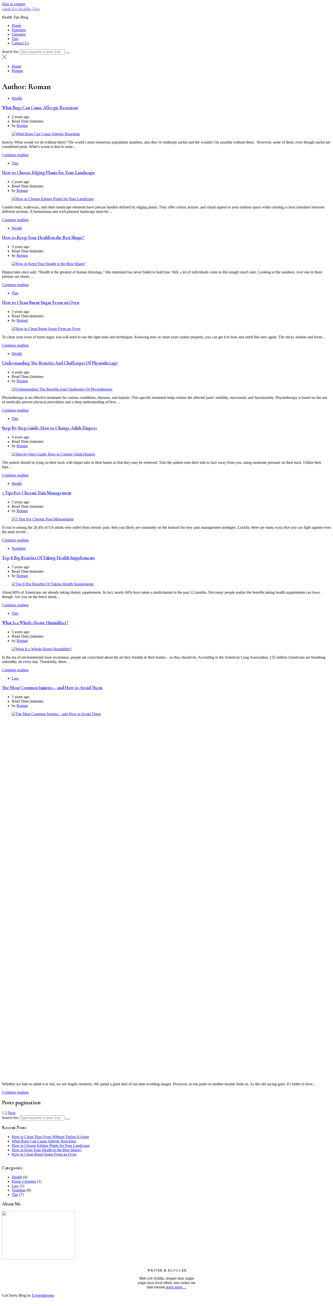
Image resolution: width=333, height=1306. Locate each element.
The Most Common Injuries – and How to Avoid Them (52, 687)
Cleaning (19, 34)
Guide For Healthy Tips (21, 8)
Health (17, 98)
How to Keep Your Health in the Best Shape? (43, 237)
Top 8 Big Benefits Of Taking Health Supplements (48, 557)
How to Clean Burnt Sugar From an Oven (40, 302)
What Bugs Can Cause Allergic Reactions (40, 107)
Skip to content (13, 4)
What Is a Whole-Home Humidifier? (35, 622)
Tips (15, 39)
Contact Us (20, 43)
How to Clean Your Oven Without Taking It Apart (50, 1137)
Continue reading (15, 155)
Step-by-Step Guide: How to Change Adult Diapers (49, 428)
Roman (22, 126)
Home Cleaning (24, 1181)
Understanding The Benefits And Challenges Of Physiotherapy (60, 363)
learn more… (175, 1287)
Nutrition (19, 30)
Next (11, 1113)
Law (15, 678)
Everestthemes (43, 1295)
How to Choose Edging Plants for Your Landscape (48, 172)
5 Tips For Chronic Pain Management (36, 493)
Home (16, 25)
